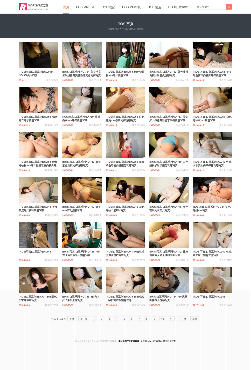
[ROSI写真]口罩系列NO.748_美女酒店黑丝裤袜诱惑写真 (38, 208)
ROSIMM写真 (131, 7)
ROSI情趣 (154, 7)
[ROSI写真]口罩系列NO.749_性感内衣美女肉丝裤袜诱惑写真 (212, 163)
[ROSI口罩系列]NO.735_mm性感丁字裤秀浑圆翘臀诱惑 (125, 298)
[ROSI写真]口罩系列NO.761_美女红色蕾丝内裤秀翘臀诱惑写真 (212, 73)
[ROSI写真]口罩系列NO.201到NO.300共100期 (36, 73)
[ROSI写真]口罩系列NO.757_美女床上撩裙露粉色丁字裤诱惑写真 (168, 118)
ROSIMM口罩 (85, 7)
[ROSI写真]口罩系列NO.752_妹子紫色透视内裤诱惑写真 (81, 163)
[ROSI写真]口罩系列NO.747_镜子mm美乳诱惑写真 (81, 208)
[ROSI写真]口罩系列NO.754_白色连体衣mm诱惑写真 (212, 118)
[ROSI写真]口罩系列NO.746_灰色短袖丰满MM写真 (125, 208)
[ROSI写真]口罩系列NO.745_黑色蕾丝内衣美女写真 (168, 208)
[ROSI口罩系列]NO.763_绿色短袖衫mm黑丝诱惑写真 (125, 73)
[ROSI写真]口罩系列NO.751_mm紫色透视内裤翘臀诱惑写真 (125, 163)
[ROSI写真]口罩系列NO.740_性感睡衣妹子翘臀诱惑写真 (212, 253)
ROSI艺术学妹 (178, 7)
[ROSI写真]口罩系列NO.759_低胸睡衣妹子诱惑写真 (38, 118)
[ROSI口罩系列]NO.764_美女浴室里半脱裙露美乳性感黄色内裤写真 (81, 73)
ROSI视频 (108, 7)
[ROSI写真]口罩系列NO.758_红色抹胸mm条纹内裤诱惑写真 (125, 118)
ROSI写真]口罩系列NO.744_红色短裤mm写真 (212, 208)
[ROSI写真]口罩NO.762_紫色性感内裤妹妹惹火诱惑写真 (168, 73)
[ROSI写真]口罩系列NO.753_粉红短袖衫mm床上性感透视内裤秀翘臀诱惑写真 (38, 165)
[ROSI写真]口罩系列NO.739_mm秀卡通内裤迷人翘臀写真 (81, 253)
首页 (66, 7)
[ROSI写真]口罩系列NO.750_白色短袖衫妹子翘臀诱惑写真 (168, 163)
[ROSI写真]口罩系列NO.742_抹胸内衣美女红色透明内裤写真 (168, 253)
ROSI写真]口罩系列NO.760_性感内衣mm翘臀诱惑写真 (81, 118)
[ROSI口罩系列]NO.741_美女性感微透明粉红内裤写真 (125, 253)
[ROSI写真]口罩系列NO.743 (35, 251)
